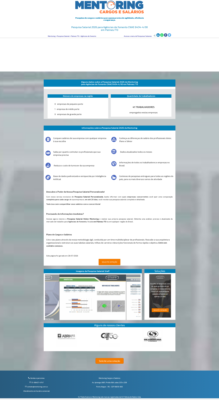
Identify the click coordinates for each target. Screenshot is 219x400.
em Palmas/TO (99, 221)
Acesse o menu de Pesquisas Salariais (138, 36)
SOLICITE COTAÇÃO (109, 262)
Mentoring (51, 36)
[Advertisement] (109, 54)
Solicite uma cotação (109, 361)
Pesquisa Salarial (63, 36)
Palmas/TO (75, 36)
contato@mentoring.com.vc (37, 387)
